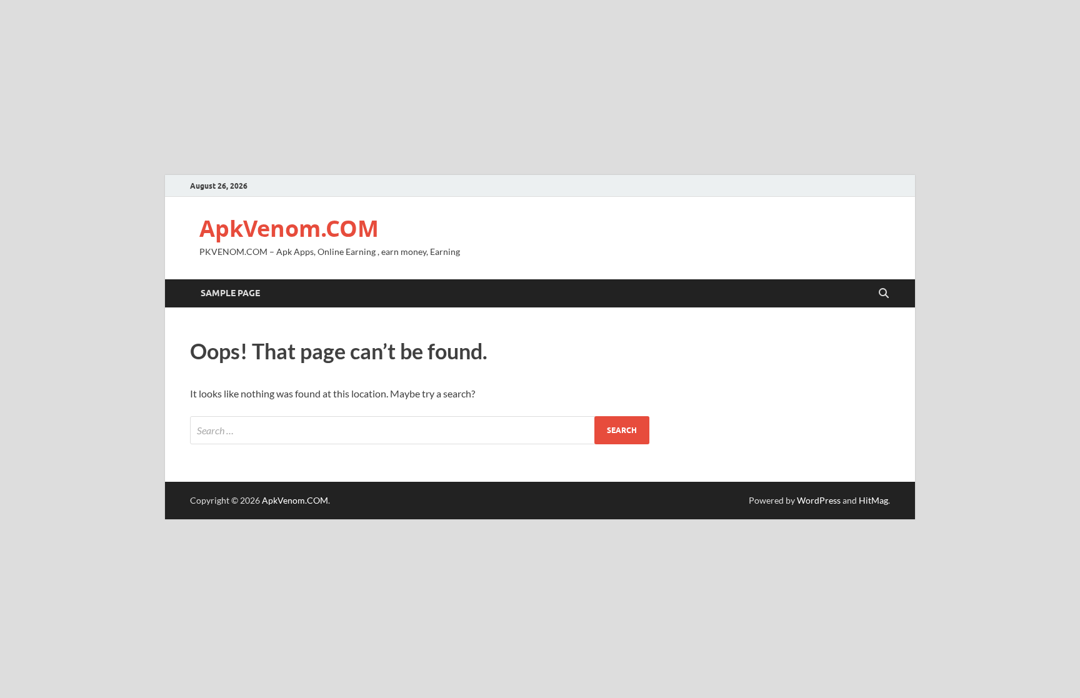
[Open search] (883, 293)
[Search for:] (419, 430)
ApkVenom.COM (289, 228)
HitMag (873, 500)
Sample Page (230, 293)
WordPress (819, 500)
